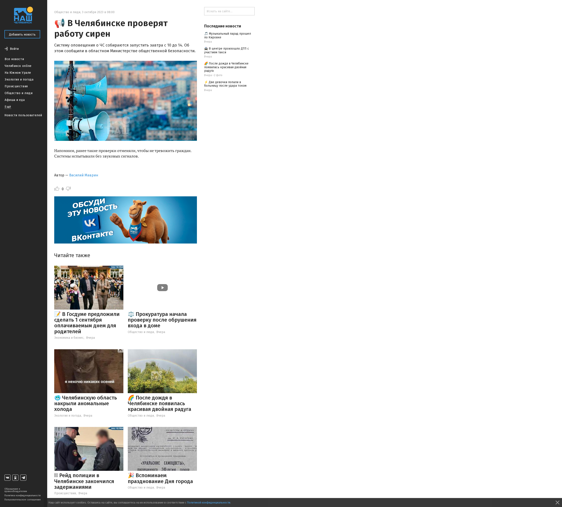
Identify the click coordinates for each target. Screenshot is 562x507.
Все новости (14, 59)
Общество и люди (18, 93)
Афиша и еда (15, 100)
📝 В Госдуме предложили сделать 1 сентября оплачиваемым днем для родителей (87, 323)
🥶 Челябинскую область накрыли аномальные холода (85, 403)
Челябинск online (18, 66)
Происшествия (16, 86)
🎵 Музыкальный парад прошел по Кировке (227, 35)
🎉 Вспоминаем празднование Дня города (160, 478)
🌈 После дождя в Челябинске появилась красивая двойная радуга (159, 403)
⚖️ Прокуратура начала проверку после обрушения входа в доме (162, 320)
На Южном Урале (18, 73)
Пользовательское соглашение (22, 499)
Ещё (8, 107)
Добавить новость (22, 34)
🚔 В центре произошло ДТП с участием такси (226, 50)
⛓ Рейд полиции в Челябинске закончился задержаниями (84, 481)
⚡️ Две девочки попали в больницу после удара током (225, 84)
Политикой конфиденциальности (208, 502)
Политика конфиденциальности (22, 495)
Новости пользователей (23, 115)
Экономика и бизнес (69, 338)
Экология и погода (19, 79)
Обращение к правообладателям (15, 490)
